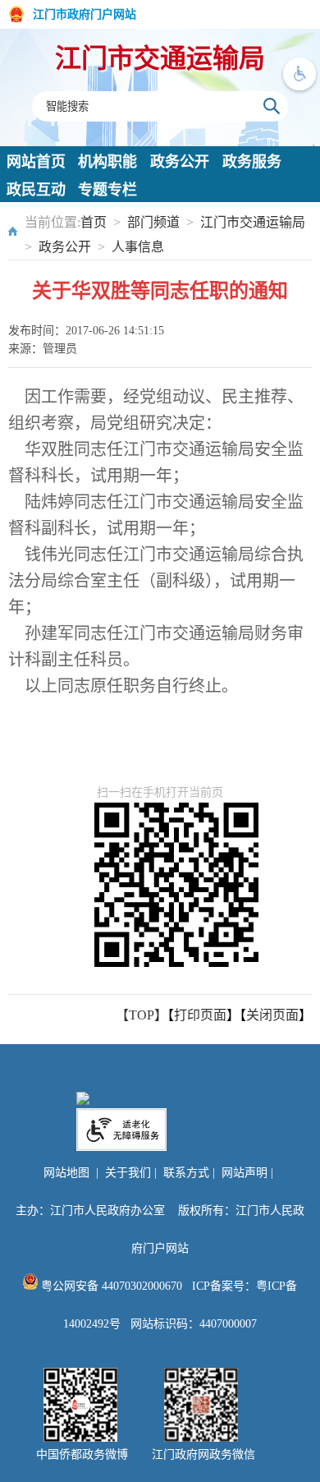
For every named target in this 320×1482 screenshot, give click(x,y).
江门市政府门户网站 (84, 14)
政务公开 (179, 162)
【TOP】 (141, 1015)
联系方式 (186, 1173)
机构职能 (107, 162)
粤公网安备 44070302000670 (110, 1286)
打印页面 (200, 1015)
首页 (93, 222)
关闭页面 (272, 1015)
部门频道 (153, 222)
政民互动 (36, 190)
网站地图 (66, 1173)
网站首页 (36, 162)
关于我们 (128, 1173)
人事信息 (138, 247)
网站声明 (244, 1173)
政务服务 (251, 162)
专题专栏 (107, 190)
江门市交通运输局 (160, 58)
